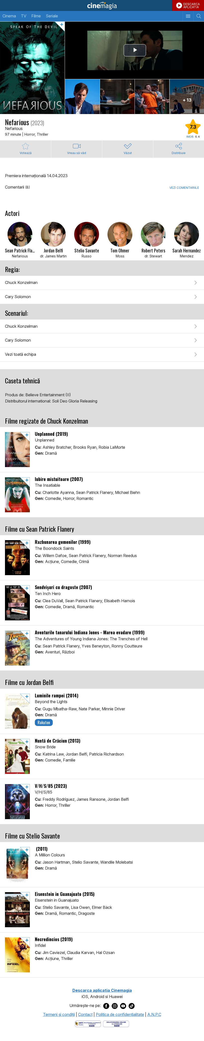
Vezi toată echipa (20, 354)
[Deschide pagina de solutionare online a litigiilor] (116, 1023)
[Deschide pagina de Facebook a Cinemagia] (106, 1005)
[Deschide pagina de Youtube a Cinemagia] (123, 1005)
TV (23, 15)
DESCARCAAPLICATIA (191, 5)
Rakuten (44, 722)
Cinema (9, 15)
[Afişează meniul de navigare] (188, 16)
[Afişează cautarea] (198, 16)
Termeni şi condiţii (59, 1014)
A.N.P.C (154, 1014)
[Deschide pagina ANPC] (88, 1023)
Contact (85, 1014)
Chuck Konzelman (21, 282)
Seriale (52, 15)
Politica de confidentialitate (120, 1014)
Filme (36, 15)
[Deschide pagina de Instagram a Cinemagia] (115, 1005)
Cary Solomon (18, 296)
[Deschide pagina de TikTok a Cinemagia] (132, 1005)
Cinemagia (102, 5)
